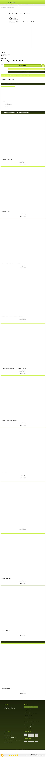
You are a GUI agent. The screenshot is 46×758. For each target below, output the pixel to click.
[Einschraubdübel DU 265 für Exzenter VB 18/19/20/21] (23, 241)
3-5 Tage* (5, 55)
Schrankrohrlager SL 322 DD (7, 526)
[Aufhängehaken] (8, 94)
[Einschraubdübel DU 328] (23, 189)
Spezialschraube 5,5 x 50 (6, 630)
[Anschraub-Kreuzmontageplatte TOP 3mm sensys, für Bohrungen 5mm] (23, 346)
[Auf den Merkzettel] (43, 66)
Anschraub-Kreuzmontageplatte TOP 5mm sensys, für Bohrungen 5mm (14, 316)
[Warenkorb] (40, 2)
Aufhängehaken (4, 101)
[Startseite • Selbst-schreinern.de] (11, 2)
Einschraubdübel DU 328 (6, 211)
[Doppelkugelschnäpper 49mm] (23, 137)
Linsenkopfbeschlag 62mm (6, 578)
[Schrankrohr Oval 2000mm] (23, 450)
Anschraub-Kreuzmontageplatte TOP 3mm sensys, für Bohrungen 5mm (14, 368)
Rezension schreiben (15, 15)
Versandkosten (8, 54)
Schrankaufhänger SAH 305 (6, 688)
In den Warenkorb (22, 65)
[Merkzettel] (37, 2)
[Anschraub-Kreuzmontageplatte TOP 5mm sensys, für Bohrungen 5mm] (23, 293)
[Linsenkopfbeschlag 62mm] (23, 556)
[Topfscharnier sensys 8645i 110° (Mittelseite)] (23, 398)
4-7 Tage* (24, 583)
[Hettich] (10, 12)
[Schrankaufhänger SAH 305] (23, 666)
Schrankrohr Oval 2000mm (6, 472)
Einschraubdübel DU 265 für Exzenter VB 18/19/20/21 (11, 263)
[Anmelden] (33, 2)
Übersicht (7, 7)
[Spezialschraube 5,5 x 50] (23, 608)
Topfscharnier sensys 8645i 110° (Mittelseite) (9, 420)
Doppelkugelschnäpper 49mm (7, 159)
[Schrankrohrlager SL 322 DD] (23, 503)
